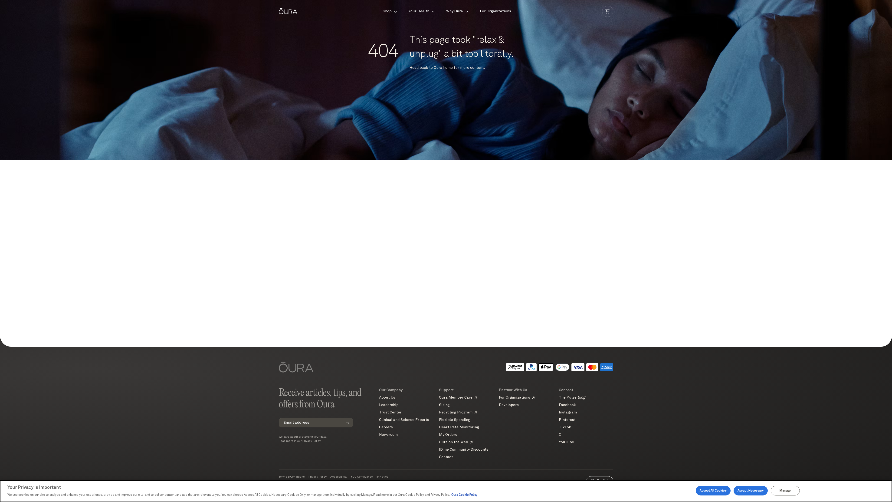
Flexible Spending (454, 420)
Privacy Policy (311, 441)
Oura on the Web (453, 442)
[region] (446, 491)
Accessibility (338, 477)
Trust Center (390, 412)
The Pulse (572, 398)
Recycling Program (455, 412)
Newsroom (388, 435)
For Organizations (514, 398)
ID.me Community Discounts (463, 450)
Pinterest (567, 420)
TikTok (565, 427)
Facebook (567, 405)
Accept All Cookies (713, 490)
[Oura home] (288, 11)
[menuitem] (390, 11)
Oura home (443, 68)
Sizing (444, 405)
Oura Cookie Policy (464, 494)
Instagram (568, 412)
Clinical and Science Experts (404, 420)
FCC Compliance (362, 477)
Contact (446, 457)
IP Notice (382, 477)
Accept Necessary (751, 490)
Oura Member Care (455, 398)
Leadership (389, 405)
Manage (785, 490)
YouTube (566, 442)
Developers (509, 405)
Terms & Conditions (292, 477)
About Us (387, 398)
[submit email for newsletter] (347, 422)
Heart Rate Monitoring (459, 427)
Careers (386, 427)
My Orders (448, 435)
